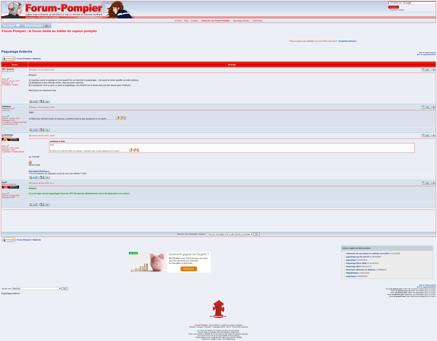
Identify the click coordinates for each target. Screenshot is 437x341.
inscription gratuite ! (347, 41)
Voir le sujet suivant (427, 53)
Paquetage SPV (353, 266)
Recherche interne (397, 10)
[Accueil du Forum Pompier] (11, 26)
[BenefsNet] (170, 272)
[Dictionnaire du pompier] (36, 26)
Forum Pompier (24, 59)
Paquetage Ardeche (16, 51)
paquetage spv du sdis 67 (357, 257)
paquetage (351, 260)
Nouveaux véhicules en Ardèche (360, 270)
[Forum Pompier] (68, 17)
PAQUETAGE (352, 273)
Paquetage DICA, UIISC (356, 263)
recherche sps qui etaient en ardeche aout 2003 (367, 253)
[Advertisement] (42, 41)
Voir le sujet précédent (426, 54)
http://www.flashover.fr (39, 171)
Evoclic (208, 327)
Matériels (37, 59)
